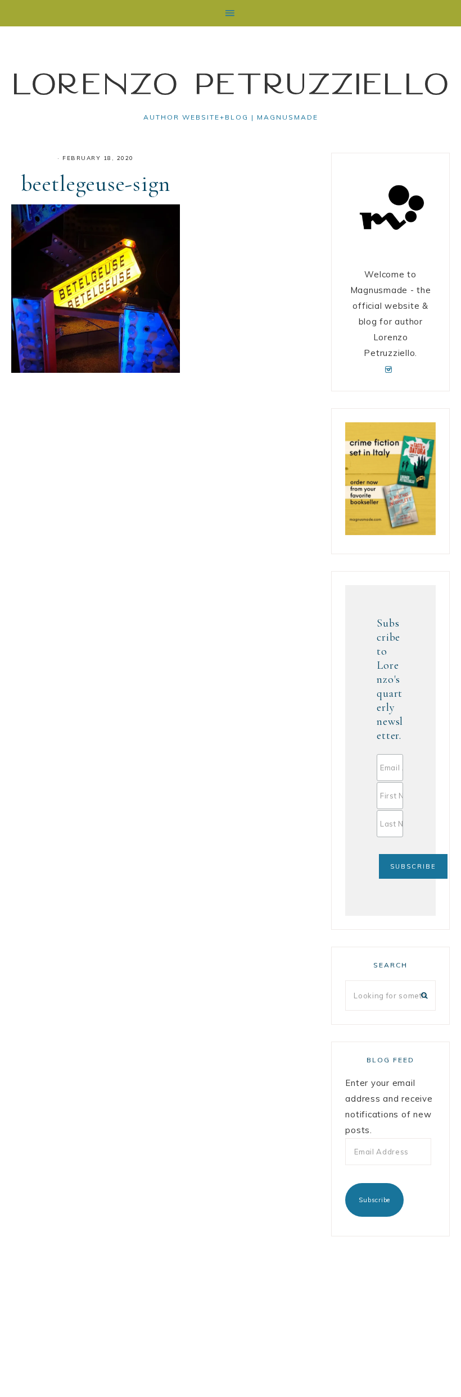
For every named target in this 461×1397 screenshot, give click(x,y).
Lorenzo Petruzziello (230, 83)
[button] (230, 13)
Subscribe (374, 1200)
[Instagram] (390, 368)
